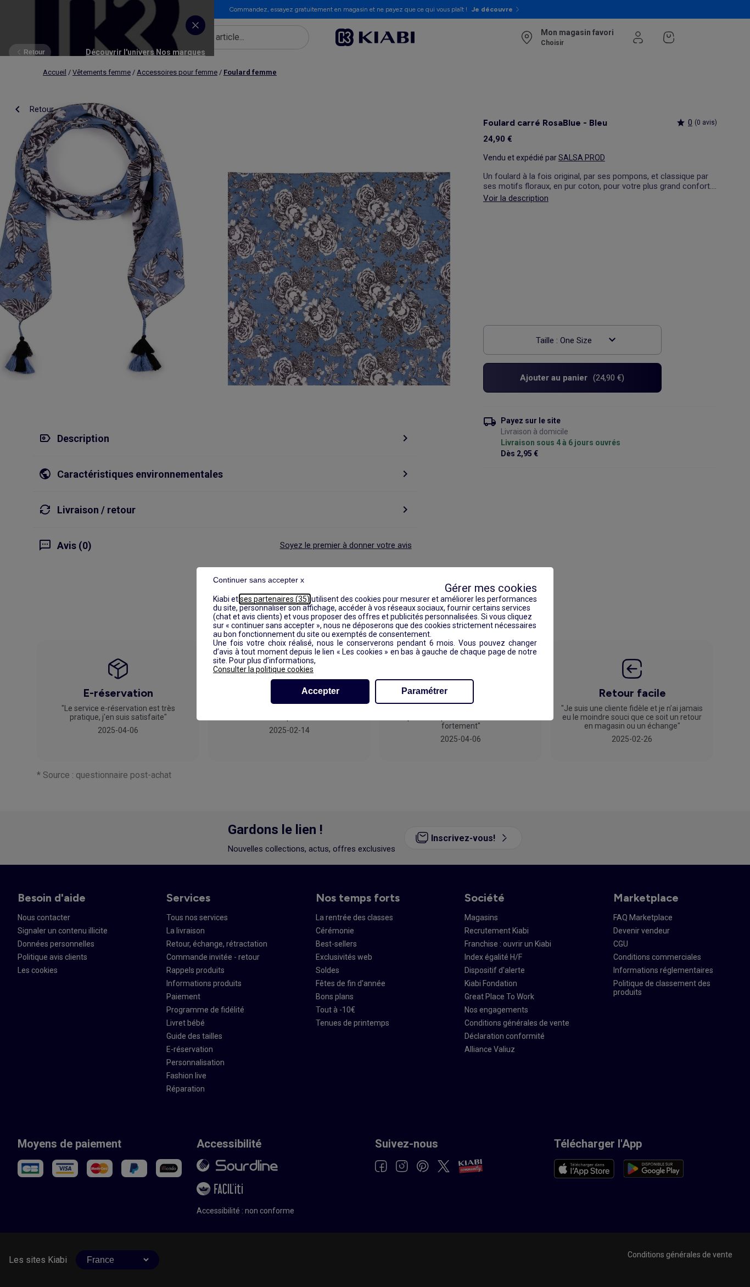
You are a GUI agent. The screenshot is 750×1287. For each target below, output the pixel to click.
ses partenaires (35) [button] (275, 599)
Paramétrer (424, 691)
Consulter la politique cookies (263, 669)
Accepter (320, 691)
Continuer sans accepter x (258, 579)
